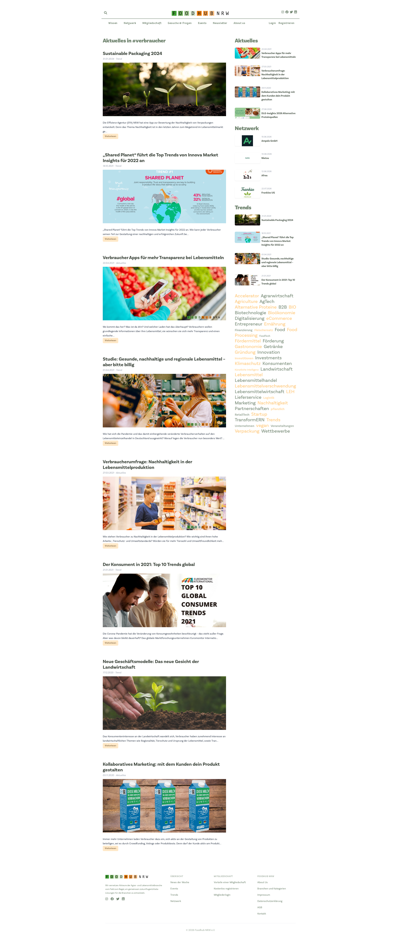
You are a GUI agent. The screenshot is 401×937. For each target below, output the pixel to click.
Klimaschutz (248, 364)
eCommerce (279, 318)
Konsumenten (277, 364)
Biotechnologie (250, 313)
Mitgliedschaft (152, 23)
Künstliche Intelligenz (247, 369)
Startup (259, 414)
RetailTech (242, 415)
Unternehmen (244, 426)
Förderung (273, 341)
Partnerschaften (252, 409)
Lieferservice (248, 397)
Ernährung (274, 324)
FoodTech (264, 336)
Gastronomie (248, 347)
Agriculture (246, 302)
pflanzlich (277, 409)
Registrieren (286, 23)
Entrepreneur (248, 324)
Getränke (273, 347)
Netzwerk (130, 23)
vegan (262, 425)
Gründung (245, 352)
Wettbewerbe (275, 431)
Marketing (245, 403)
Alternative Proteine (256, 307)
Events (202, 23)
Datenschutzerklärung (269, 901)
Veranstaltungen (282, 426)
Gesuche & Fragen (180, 23)
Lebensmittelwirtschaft (259, 392)
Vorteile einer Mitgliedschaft (230, 882)
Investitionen (244, 358)
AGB (259, 907)
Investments (268, 358)
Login (272, 23)
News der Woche (179, 882)
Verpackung (247, 431)
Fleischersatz (263, 330)
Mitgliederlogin (222, 894)
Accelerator (247, 296)
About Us (262, 882)
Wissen (112, 23)
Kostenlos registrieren (226, 888)
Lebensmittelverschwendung (265, 386)
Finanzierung (244, 330)
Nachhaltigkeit (273, 403)
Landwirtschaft (276, 369)
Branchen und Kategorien (271, 888)
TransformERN (250, 420)
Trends (273, 420)
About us (239, 23)
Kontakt (261, 913)
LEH (290, 392)
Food (280, 330)
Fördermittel (248, 341)
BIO (292, 307)
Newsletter (220, 23)
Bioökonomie (281, 313)
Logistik (268, 398)
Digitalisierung (249, 318)
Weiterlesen (110, 136)
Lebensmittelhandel (256, 380)
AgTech (267, 302)
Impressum (263, 894)
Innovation (268, 352)
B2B (283, 307)
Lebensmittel (249, 375)
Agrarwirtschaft (277, 296)
